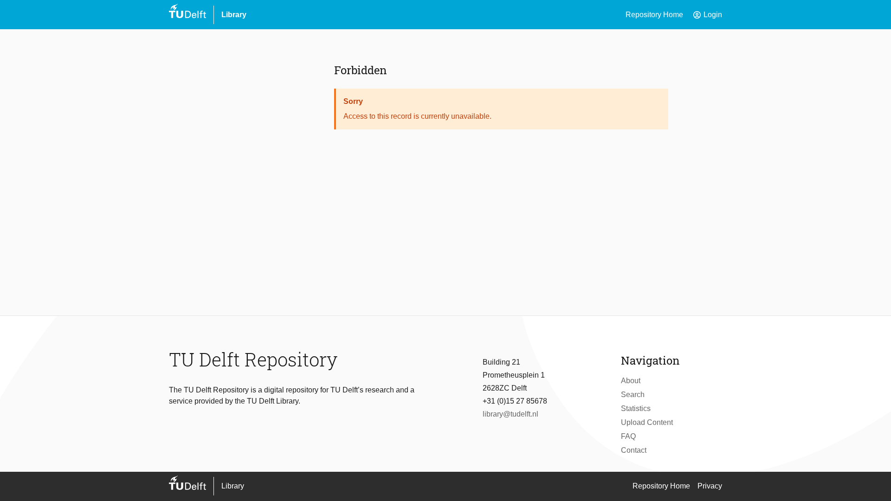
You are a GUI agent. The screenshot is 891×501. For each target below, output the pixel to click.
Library (233, 15)
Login (707, 14)
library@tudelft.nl (510, 414)
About (630, 381)
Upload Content (647, 422)
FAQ (628, 436)
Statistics (636, 408)
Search (633, 394)
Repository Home (654, 15)
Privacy (709, 486)
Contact (633, 450)
